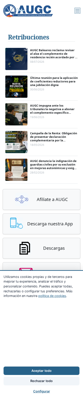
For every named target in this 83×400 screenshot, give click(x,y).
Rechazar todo (41, 381)
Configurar (41, 391)
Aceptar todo (41, 371)
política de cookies (52, 296)
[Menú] (77, 11)
